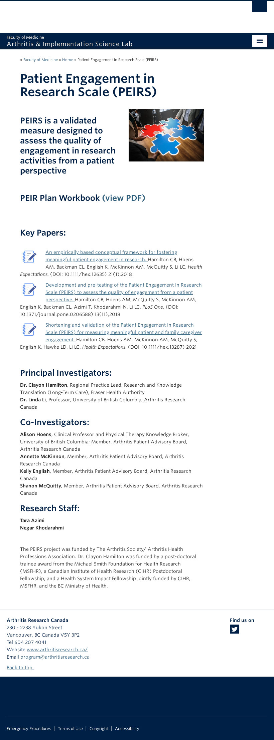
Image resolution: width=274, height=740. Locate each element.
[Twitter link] (234, 631)
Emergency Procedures (29, 728)
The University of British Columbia (117, 13)
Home (67, 59)
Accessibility (127, 728)
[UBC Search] (259, 8)
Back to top (20, 667)
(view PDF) (123, 198)
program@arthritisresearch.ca (55, 657)
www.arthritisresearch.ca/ (57, 649)
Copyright (99, 728)
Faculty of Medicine (40, 59)
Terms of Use (70, 728)
